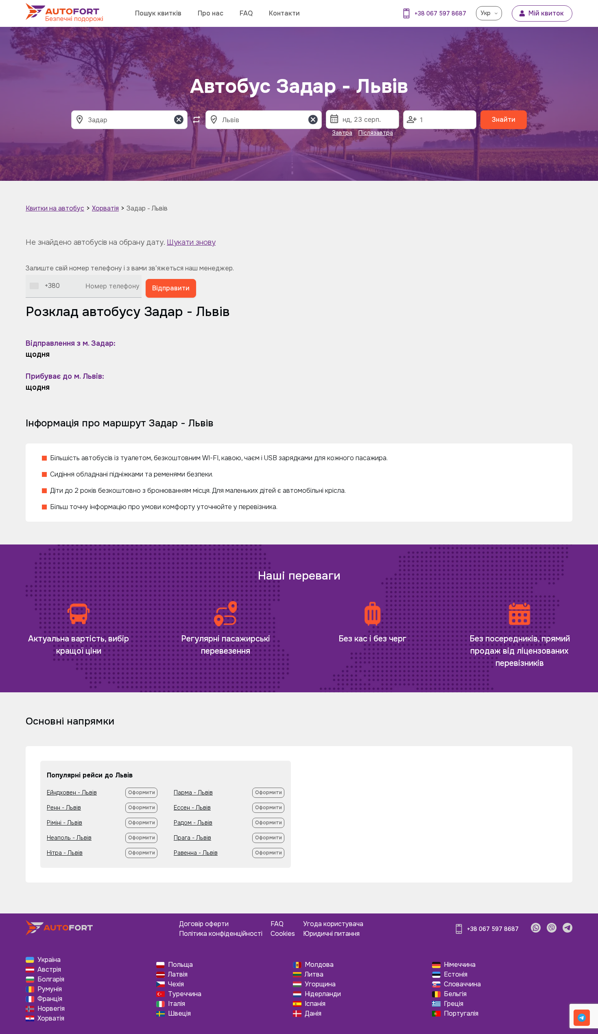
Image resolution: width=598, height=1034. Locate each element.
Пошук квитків (158, 13)
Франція (49, 998)
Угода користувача (333, 924)
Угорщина (320, 984)
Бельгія (455, 994)
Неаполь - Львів (69, 837)
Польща (180, 964)
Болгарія (50, 979)
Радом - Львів (193, 822)
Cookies (283, 933)
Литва (314, 974)
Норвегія (51, 1008)
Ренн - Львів (64, 807)
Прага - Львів (192, 837)
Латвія (178, 974)
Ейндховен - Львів (72, 792)
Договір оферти (204, 924)
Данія (313, 1013)
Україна (49, 959)
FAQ (246, 13)
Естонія (455, 974)
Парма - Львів (193, 792)
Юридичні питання (331, 933)
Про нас (210, 13)
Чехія (176, 984)
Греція (453, 1003)
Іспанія (315, 1003)
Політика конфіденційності (220, 933)
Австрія (49, 969)
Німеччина (460, 964)
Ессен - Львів (192, 807)
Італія (176, 1003)
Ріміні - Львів (64, 822)
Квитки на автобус (55, 208)
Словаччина (462, 984)
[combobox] (45, 286)
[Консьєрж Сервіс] (582, 1018)
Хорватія (105, 208)
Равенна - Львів (196, 852)
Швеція (179, 1013)
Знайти (503, 119)
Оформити (141, 792)
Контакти (284, 13)
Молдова (319, 964)
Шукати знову (191, 242)
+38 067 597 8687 (440, 13)
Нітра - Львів (65, 852)
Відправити (171, 288)
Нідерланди (323, 994)
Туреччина (184, 994)
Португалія (461, 1013)
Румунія (49, 989)
